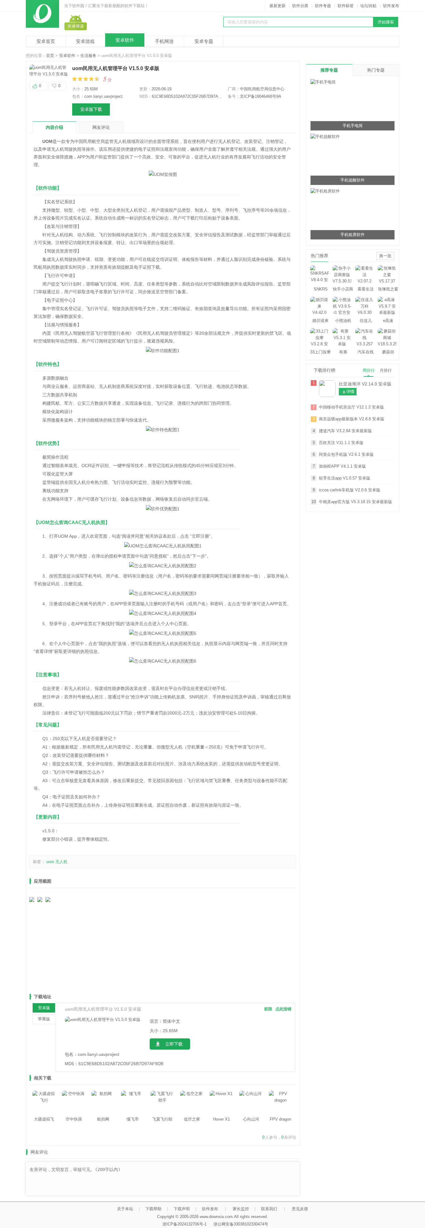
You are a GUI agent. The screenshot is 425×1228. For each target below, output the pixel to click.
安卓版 (44, 1007)
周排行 (368, 370)
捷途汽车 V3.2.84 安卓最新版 (345, 430)
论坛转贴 (368, 5)
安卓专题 (203, 41)
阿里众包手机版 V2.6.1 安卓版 (346, 454)
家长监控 (241, 1209)
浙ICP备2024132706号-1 (184, 1224)
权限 (268, 1009)
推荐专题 (329, 70)
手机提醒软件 (352, 180)
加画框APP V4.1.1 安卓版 (342, 466)
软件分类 (300, 5)
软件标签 (346, 5)
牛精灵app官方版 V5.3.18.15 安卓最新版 (355, 501)
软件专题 (323, 5)
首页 (50, 55)
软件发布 (391, 5)
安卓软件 (124, 40)
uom (50, 861)
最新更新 (277, 5)
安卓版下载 (91, 109)
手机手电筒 (353, 125)
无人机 (61, 861)
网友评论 (101, 127)
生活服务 (88, 55)
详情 (350, 391)
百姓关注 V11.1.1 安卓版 (341, 442)
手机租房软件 (352, 234)
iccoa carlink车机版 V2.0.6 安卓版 (349, 490)
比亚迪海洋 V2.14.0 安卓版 (365, 383)
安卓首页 (45, 41)
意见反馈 (300, 1209)
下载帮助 (153, 1209)
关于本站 (125, 1209)
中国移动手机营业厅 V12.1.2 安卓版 (351, 407)
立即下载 (174, 1043)
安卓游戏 (85, 41)
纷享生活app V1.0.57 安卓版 (344, 478)
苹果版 (44, 1019)
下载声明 (182, 1209)
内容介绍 (54, 127)
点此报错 (283, 1009)
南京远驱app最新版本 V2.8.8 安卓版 (351, 419)
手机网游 (164, 41)
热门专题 (376, 70)
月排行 (386, 370)
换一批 (385, 255)
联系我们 (269, 1209)
